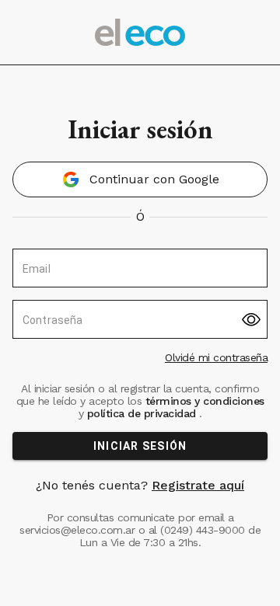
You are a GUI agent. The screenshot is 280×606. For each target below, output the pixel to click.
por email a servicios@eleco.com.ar (126, 523)
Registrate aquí (198, 485)
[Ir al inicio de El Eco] (140, 32)
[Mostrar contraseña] (251, 320)
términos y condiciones (203, 401)
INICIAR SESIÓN (140, 446)
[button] (140, 179)
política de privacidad (141, 413)
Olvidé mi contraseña (216, 357)
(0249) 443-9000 (202, 530)
